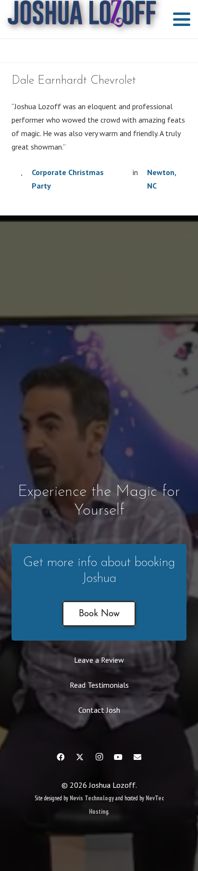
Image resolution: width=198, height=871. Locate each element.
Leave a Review (99, 660)
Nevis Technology (92, 798)
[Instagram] (99, 757)
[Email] (137, 757)
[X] (79, 757)
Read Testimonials (99, 685)
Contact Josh (99, 710)
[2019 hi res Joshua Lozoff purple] (82, 19)
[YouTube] (118, 757)
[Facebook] (60, 757)
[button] (182, 19)
